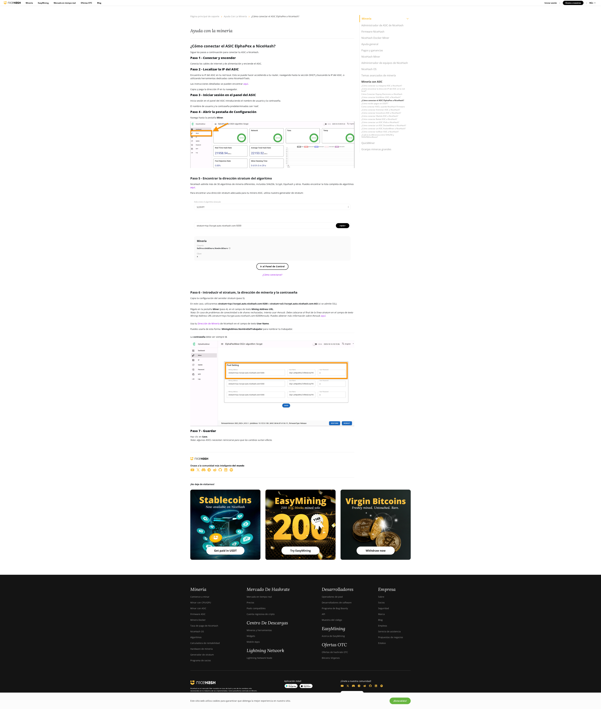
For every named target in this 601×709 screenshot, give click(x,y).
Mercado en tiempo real (65, 3)
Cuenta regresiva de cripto (261, 614)
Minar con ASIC (198, 608)
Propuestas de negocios (390, 637)
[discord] (203, 469)
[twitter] (198, 469)
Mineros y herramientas (259, 630)
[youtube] (192, 469)
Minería (29, 3)
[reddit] (215, 469)
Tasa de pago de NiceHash (204, 625)
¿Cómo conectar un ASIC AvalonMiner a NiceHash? (383, 128)
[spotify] (231, 469)
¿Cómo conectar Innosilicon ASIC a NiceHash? (381, 113)
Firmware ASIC (197, 614)
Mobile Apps (253, 641)
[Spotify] (381, 686)
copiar (343, 225)
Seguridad (383, 608)
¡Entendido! (400, 701)
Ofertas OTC (86, 3)
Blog (99, 3)
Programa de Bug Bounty (335, 608)
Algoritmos (196, 637)
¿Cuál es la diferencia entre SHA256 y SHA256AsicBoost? (377, 135)
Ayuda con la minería (235, 16)
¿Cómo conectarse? (272, 274)
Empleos (382, 625)
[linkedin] (226, 469)
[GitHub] (370, 686)
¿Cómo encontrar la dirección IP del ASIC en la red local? (383, 89)
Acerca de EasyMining (333, 636)
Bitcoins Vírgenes (331, 657)
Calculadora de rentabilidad (205, 643)
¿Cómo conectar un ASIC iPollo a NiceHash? (380, 122)
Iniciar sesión (550, 3)
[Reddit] (364, 686)
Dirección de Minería (209, 323)
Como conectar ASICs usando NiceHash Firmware (383, 106)
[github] (220, 469)
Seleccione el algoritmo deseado (207, 202)
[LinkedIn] (376, 686)
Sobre (381, 596)
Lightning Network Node (259, 657)
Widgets (251, 636)
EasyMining (43, 3)
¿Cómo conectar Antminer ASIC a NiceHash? (380, 109)
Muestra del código (332, 619)
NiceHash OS (197, 631)
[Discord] (353, 686)
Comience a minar (199, 596)
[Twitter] (347, 686)
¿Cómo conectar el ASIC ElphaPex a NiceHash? (382, 100)
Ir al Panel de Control (272, 266)
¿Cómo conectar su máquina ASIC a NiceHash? (381, 85)
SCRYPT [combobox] (201, 207)
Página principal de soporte (204, 16)
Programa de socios (200, 660)
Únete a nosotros (573, 3)
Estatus (382, 643)
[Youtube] (342, 686)
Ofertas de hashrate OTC (335, 652)
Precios (250, 602)
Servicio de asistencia (389, 631)
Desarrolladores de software (337, 602)
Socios (381, 602)
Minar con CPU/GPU (200, 602)
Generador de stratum (202, 654)
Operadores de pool (332, 596)
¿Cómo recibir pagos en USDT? (374, 103)
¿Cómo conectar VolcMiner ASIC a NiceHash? (381, 97)
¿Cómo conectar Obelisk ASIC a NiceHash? (379, 116)
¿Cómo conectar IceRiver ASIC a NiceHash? (380, 131)
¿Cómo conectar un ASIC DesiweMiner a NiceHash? (383, 125)
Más (591, 3)
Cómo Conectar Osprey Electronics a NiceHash (381, 94)
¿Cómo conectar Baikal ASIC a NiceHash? (379, 119)
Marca (381, 614)
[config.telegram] (359, 686)
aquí (245, 83)
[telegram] (209, 469)
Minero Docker (198, 619)
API (323, 614)
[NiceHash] (12, 2)
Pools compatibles (256, 608)
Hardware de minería (201, 648)
